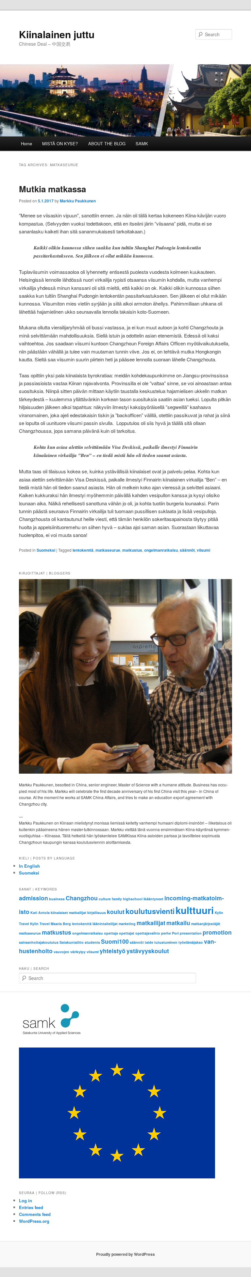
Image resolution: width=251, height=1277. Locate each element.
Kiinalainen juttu (56, 34)
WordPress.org (34, 1221)
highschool (132, 898)
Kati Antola (40, 912)
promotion (217, 932)
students (92, 942)
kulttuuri (195, 910)
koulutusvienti (150, 911)
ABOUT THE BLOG (107, 143)
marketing (127, 923)
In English (29, 866)
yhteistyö (113, 951)
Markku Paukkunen (78, 201)
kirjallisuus (96, 912)
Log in (25, 1200)
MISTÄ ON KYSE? (60, 143)
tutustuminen (165, 942)
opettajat (126, 933)
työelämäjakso (190, 942)
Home (26, 143)
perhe (166, 933)
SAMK (142, 143)
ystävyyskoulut (147, 951)
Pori (175, 933)
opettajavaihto (147, 933)
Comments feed (35, 1214)
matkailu (178, 923)
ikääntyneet (153, 898)
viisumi (203, 550)
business (57, 898)
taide (149, 942)
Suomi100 (115, 941)
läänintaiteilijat (105, 923)
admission (33, 898)
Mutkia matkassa (52, 189)
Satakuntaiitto (71, 942)
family (117, 898)
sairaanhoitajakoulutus (39, 942)
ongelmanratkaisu (161, 550)
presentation (191, 933)
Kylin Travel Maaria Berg (50, 923)
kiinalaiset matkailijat (68, 912)
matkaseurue (107, 550)
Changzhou (82, 898)
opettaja (111, 933)
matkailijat (151, 923)
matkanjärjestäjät (205, 923)
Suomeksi (46, 550)
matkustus (132, 550)
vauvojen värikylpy (70, 951)
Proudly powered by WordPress (125, 1254)
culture (105, 898)
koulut (116, 911)
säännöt (187, 550)
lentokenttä (83, 550)
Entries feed (31, 1207)
